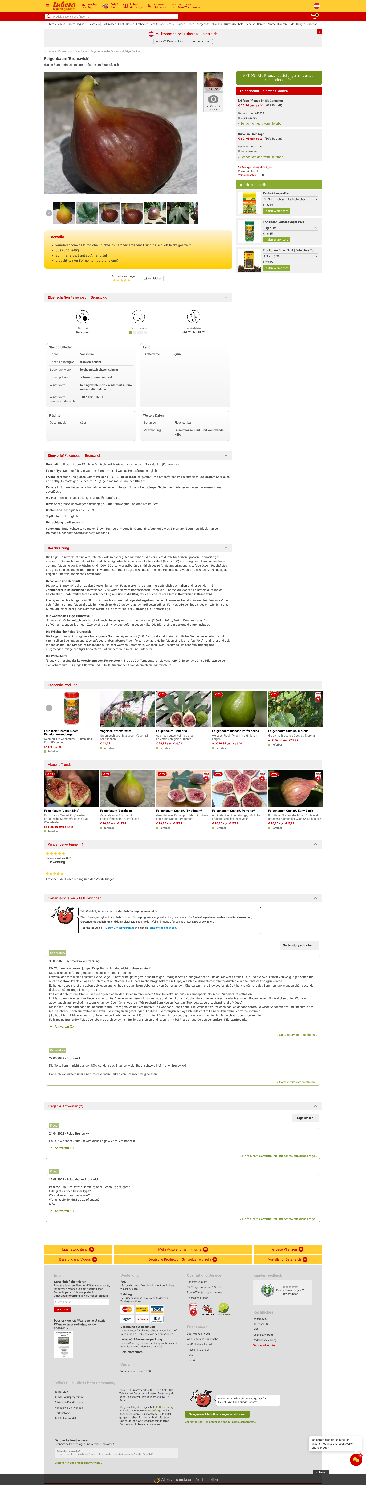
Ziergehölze (203, 24)
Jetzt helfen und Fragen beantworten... (78, 1462)
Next (192, 213)
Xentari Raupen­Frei (276, 193)
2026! (61, 24)
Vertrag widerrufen (264, 1345)
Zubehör (312, 24)
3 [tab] (116, 198)
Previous (49, 213)
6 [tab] (130, 198)
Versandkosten (247, 175)
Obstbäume (81, 51)
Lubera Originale (76, 24)
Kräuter (180, 24)
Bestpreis (94, 24)
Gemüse (250, 24)
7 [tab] (134, 198)
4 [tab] (121, 198)
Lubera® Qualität (197, 1281)
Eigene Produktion (197, 1297)
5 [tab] (125, 198)
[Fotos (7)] (213, 81)
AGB (256, 1329)
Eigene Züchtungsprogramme (204, 1292)
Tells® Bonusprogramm (69, 1397)
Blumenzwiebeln (233, 24)
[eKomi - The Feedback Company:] (267, 1289)
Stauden (217, 24)
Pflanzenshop (64, 51)
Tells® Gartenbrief (65, 1418)
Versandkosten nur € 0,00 (135, 1371)
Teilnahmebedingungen (162, 927)
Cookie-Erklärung (263, 1334)
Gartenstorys (62, 1413)
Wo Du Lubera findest (199, 1344)
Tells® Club (61, 1391)
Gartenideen (109, 24)
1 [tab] (107, 198)
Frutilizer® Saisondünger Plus (283, 222)
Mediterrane (157, 24)
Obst (121, 24)
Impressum (260, 1318)
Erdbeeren (142, 24)
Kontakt (191, 1360)
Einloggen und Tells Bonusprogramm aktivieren (217, 1414)
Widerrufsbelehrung (265, 1340)
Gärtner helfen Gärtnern (69, 1402)
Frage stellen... (305, 1118)
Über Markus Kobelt (198, 1333)
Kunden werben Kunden (69, 1407)
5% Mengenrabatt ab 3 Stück (255, 167)
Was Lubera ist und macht (202, 1338)
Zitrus (170, 24)
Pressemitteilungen (198, 1349)
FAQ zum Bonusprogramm (118, 927)
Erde (291, 24)
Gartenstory (166, 1407)
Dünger (300, 24)
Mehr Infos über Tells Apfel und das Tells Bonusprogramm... (220, 1421)
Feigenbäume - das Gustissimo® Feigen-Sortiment (116, 51)
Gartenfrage (153, 1410)
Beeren (130, 24)
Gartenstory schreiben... (299, 945)
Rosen (190, 24)
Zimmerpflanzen (277, 24)
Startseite (49, 51)
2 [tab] (111, 198)
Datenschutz (260, 1324)
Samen (261, 24)
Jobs (190, 1354)
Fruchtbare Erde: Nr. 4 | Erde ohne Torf (289, 250)
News (52, 24)
